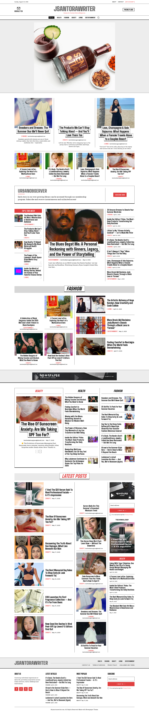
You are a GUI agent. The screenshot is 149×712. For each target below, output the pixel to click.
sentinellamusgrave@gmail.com (36, 136)
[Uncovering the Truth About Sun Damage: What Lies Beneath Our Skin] (29, 547)
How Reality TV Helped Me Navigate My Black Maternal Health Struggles (32, 245)
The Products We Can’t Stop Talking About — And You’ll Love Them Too (74, 131)
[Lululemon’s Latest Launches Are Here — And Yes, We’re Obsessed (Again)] (130, 459)
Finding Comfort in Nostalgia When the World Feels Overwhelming (120, 345)
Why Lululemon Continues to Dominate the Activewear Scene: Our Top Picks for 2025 (76, 462)
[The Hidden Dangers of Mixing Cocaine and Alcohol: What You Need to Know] (28, 344)
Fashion (24, 136)
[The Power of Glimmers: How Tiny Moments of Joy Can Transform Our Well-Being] (93, 430)
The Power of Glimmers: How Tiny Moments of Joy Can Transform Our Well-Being (76, 430)
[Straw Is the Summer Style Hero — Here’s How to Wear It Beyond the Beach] (130, 450)
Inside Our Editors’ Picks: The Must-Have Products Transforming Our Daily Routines (120, 221)
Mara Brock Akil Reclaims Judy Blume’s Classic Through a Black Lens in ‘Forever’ (119, 274)
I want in (121, 510)
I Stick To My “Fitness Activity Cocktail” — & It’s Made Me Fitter (120, 231)
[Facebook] (16, 689)
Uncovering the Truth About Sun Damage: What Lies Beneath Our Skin (58, 546)
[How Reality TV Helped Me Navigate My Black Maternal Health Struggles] (18, 244)
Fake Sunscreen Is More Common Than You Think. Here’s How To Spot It (91, 578)
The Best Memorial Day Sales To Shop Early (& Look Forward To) (111, 416)
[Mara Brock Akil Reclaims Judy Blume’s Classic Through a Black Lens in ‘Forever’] (90, 325)
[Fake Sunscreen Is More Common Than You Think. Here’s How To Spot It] (91, 564)
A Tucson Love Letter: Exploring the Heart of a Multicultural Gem (28, 171)
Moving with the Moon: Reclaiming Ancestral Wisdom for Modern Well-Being (75, 419)
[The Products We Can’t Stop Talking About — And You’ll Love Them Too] (74, 113)
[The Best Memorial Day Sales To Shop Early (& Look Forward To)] (130, 416)
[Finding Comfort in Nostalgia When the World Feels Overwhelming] (90, 346)
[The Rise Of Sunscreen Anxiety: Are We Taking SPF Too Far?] (121, 161)
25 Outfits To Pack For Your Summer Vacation (111, 408)
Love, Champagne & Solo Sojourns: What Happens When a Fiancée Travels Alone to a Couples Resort (90, 172)
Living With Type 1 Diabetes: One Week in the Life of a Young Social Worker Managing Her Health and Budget (122, 566)
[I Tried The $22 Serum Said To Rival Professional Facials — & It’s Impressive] (29, 493)
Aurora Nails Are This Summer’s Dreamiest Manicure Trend (91, 508)
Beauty (120, 176)
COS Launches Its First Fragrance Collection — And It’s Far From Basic (58, 600)
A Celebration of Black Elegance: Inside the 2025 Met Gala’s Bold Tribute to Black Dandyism (29, 321)
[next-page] (40, 451)
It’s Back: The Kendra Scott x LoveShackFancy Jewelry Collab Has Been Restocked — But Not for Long (59, 172)
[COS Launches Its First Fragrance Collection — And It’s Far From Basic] (29, 601)
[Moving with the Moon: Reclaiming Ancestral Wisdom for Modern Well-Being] (93, 418)
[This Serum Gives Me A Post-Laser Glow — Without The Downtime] (91, 529)
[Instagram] (21, 689)
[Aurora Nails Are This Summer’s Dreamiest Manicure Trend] (91, 494)
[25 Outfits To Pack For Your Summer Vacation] (130, 408)
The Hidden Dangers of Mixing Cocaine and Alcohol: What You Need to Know (28, 357)
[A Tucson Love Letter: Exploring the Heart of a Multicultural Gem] (28, 161)
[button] (98, 17)
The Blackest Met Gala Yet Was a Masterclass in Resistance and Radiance (32, 218)
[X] (26, 689)
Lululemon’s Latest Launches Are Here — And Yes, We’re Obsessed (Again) (112, 459)
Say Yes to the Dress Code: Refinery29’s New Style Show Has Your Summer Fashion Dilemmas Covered (111, 427)
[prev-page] (36, 451)
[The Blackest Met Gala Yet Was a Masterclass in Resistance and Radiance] (18, 218)
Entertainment (29, 224)
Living (106, 144)
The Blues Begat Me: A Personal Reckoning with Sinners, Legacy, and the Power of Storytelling (74, 249)
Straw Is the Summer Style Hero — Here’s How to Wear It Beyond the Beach (111, 449)
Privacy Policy (129, 514)
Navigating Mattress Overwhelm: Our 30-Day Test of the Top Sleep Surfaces (75, 451)
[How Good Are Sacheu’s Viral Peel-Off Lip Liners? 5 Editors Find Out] (58, 344)
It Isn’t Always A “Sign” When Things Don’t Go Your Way (118, 252)
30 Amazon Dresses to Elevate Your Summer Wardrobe (120, 211)
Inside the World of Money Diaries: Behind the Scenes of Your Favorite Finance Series (33, 271)
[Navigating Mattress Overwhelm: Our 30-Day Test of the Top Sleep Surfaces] (93, 451)
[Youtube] (30, 689)
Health (65, 140)
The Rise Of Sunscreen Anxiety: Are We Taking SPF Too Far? (121, 171)
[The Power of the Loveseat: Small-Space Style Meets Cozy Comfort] (18, 258)
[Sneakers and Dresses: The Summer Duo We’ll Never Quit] (33, 113)
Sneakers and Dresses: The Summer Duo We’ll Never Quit (112, 399)
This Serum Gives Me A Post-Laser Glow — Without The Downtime (91, 543)
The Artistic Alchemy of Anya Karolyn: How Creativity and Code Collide (120, 303)
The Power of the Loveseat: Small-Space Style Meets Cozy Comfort (32, 258)
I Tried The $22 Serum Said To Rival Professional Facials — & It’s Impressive (59, 492)
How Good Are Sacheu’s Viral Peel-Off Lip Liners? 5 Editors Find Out (58, 357)
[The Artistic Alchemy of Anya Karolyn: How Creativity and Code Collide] (90, 304)
